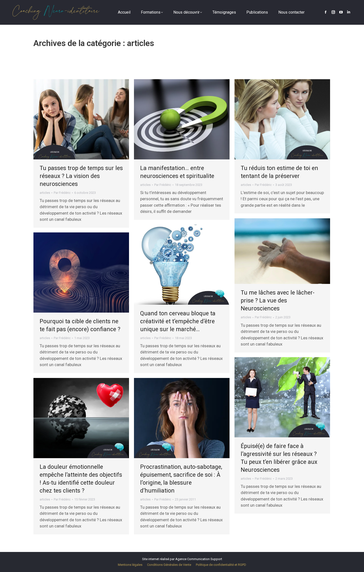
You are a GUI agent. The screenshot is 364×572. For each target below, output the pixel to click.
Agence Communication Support (198, 559)
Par (62, 193)
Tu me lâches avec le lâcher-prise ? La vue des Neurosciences (277, 300)
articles (45, 193)
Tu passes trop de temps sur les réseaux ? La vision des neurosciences (81, 176)
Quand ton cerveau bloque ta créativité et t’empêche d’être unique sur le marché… (177, 321)
